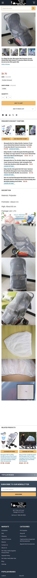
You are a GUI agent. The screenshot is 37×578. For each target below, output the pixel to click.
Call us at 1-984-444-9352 (18, 515)
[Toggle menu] (2, 2)
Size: (6, 77)
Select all (6, 139)
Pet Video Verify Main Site (8, 558)
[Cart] (34, 3)
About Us (4, 548)
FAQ (2, 533)
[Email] (6, 115)
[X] (13, 115)
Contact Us (4, 545)
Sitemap (3, 564)
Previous (2, 448)
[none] (18, 29)
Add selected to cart (20, 139)
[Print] (9, 115)
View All (21, 575)
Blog (2, 561)
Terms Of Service (6, 539)
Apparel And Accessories (27, 544)
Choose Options (14, 149)
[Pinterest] (16, 115)
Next (35, 448)
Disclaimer (4, 530)
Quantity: (4, 94)
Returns (3, 542)
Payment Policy (5, 555)
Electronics (23, 536)
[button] (18, 109)
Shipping (4, 536)
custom (3, 575)
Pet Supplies (23, 530)
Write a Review (5, 64)
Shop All (22, 533)
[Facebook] (2, 115)
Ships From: (8, 85)
